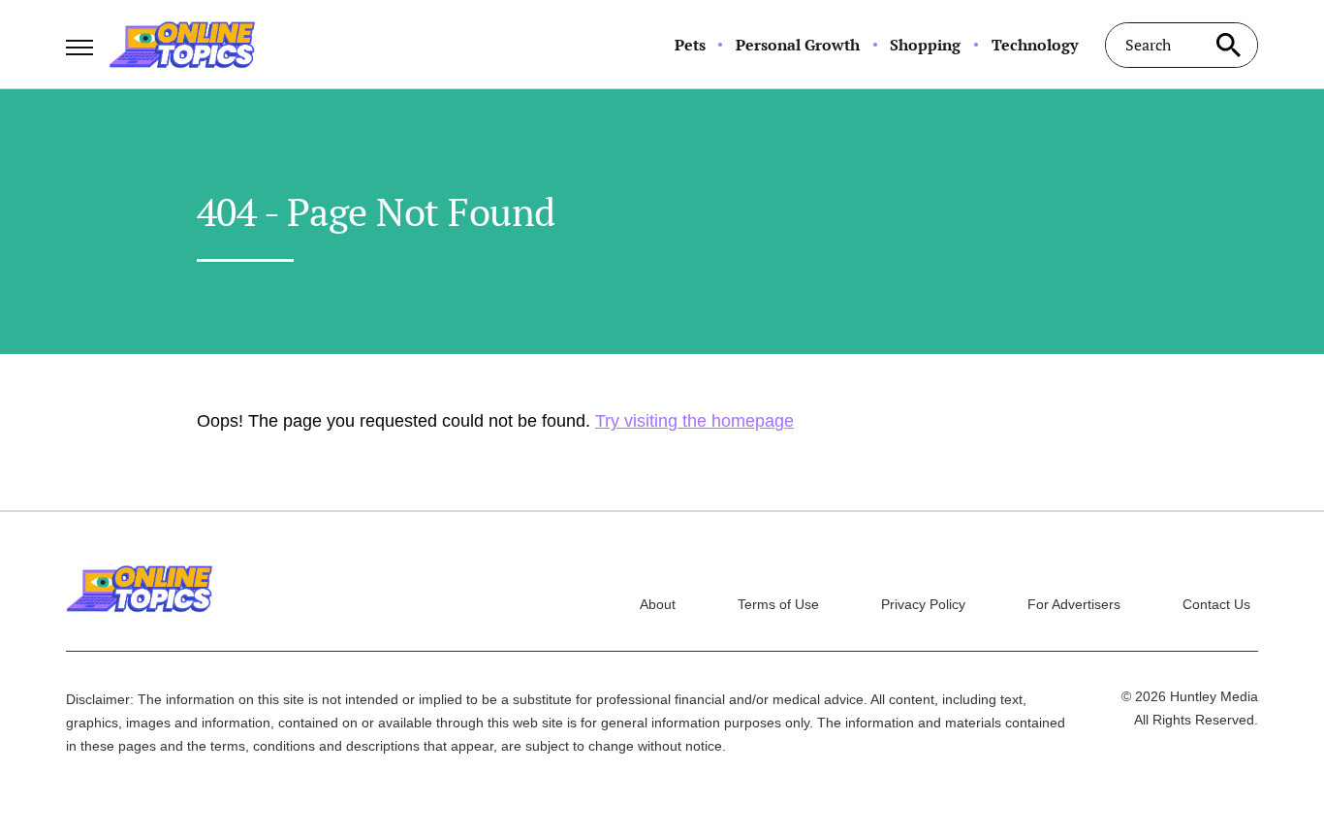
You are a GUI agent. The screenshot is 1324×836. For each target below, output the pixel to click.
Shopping (925, 44)
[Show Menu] (79, 42)
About (658, 604)
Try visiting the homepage (694, 421)
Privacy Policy (923, 604)
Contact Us (1216, 604)
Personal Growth (798, 44)
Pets (690, 44)
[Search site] (1229, 45)
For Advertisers (1073, 604)
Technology (1035, 44)
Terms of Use (778, 604)
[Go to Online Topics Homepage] (182, 45)
